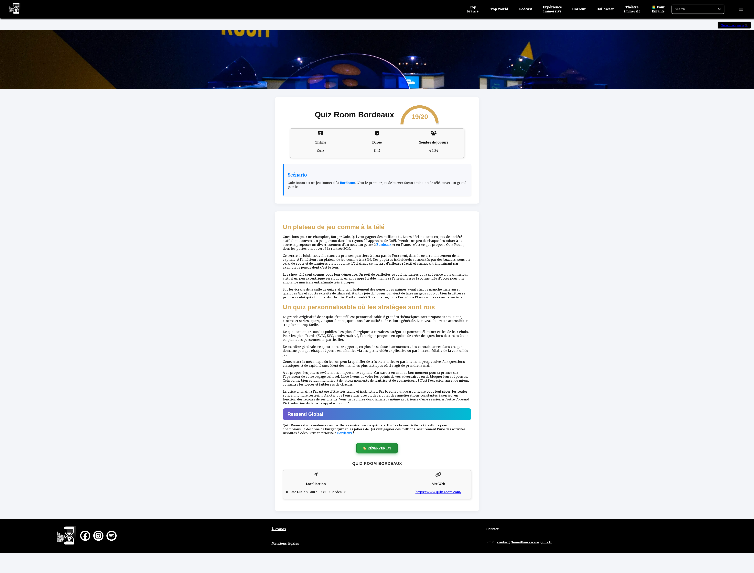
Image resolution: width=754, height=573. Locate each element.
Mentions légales (285, 543)
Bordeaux (347, 183)
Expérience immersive (552, 9)
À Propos (279, 529)
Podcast (525, 9)
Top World (499, 9)
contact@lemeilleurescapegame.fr (524, 542)
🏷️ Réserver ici (377, 448)
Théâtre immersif (632, 9)
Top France (473, 9)
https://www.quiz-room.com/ (438, 492)
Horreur (579, 9)
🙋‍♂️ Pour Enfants (658, 9)
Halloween (606, 9)
